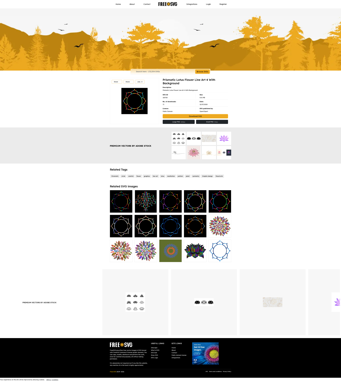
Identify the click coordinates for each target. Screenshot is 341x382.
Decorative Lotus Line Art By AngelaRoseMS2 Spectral (195, 257)
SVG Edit (154, 353)
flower (138, 176)
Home (118, 4)
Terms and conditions (215, 371)
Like (139, 82)
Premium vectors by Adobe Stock (130, 146)
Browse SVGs (202, 71)
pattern (180, 176)
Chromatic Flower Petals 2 (121, 260)
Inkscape (154, 348)
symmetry (196, 176)
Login (208, 4)
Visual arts (219, 176)
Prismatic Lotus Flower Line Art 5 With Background (195, 208)
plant (188, 176)
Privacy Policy (227, 371)
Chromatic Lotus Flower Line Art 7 (146, 234)
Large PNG (178, 122)
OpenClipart (204, 111)
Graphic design (207, 176)
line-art (155, 176)
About (132, 4)
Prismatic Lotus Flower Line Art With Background (170, 209)
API (207, 371)
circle (123, 176)
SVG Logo (154, 358)
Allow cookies (52, 380)
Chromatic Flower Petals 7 (145, 260)
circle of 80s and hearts (169, 260)
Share (116, 82)
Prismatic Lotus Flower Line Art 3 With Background (121, 208)
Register (223, 4)
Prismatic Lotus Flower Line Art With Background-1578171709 (220, 208)
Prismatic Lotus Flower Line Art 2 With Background (195, 233)
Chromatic (114, 176)
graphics (147, 176)
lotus (162, 176)
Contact (147, 4)
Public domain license (179, 355)
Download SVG (195, 116)
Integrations (191, 4)
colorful (130, 176)
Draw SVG (154, 355)
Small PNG (212, 122)
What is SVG (155, 350)
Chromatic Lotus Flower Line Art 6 (170, 234)
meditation (171, 176)
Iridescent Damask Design (145, 210)
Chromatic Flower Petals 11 (220, 235)
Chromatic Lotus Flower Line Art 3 (121, 234)
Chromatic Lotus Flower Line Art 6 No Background (220, 259)
